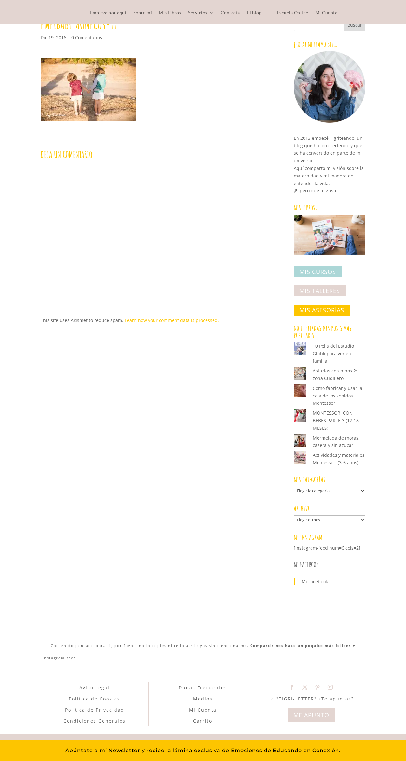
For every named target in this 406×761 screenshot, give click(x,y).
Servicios (197, 12)
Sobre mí (142, 12)
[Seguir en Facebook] (292, 687)
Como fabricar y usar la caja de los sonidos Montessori (337, 395)
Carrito (202, 721)
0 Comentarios (86, 38)
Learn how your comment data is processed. (172, 320)
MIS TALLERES (319, 291)
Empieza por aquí (108, 12)
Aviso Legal (94, 688)
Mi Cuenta (326, 12)
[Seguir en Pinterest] (317, 687)
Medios (203, 699)
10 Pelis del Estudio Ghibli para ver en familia (333, 353)
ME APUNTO (311, 715)
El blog (254, 12)
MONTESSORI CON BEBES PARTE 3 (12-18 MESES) (336, 420)
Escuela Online (292, 12)
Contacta (230, 12)
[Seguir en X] (305, 687)
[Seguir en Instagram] (330, 687)
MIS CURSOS (317, 271)
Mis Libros (170, 12)
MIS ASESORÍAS (321, 310)
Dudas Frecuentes (203, 688)
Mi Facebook (306, 564)
